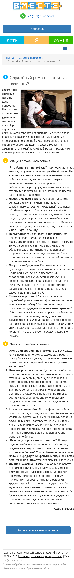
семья (61, 40)
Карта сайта (59, 564)
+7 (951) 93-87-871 (40, 16)
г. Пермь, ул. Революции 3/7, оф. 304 (40, 556)
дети (12, 40)
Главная (10, 58)
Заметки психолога (31, 58)
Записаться (37, 28)
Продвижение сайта (37, 568)
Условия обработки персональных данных (27, 564)
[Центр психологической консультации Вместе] (37, 6)
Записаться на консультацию (38, 530)
